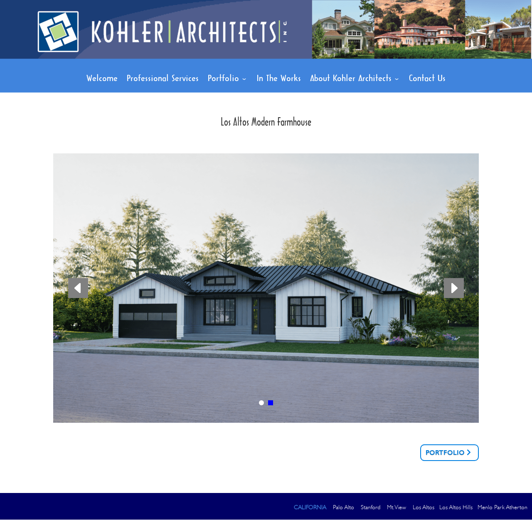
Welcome (102, 79)
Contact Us (427, 79)
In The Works (278, 79)
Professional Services (163, 79)
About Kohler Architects (351, 79)
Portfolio (223, 79)
